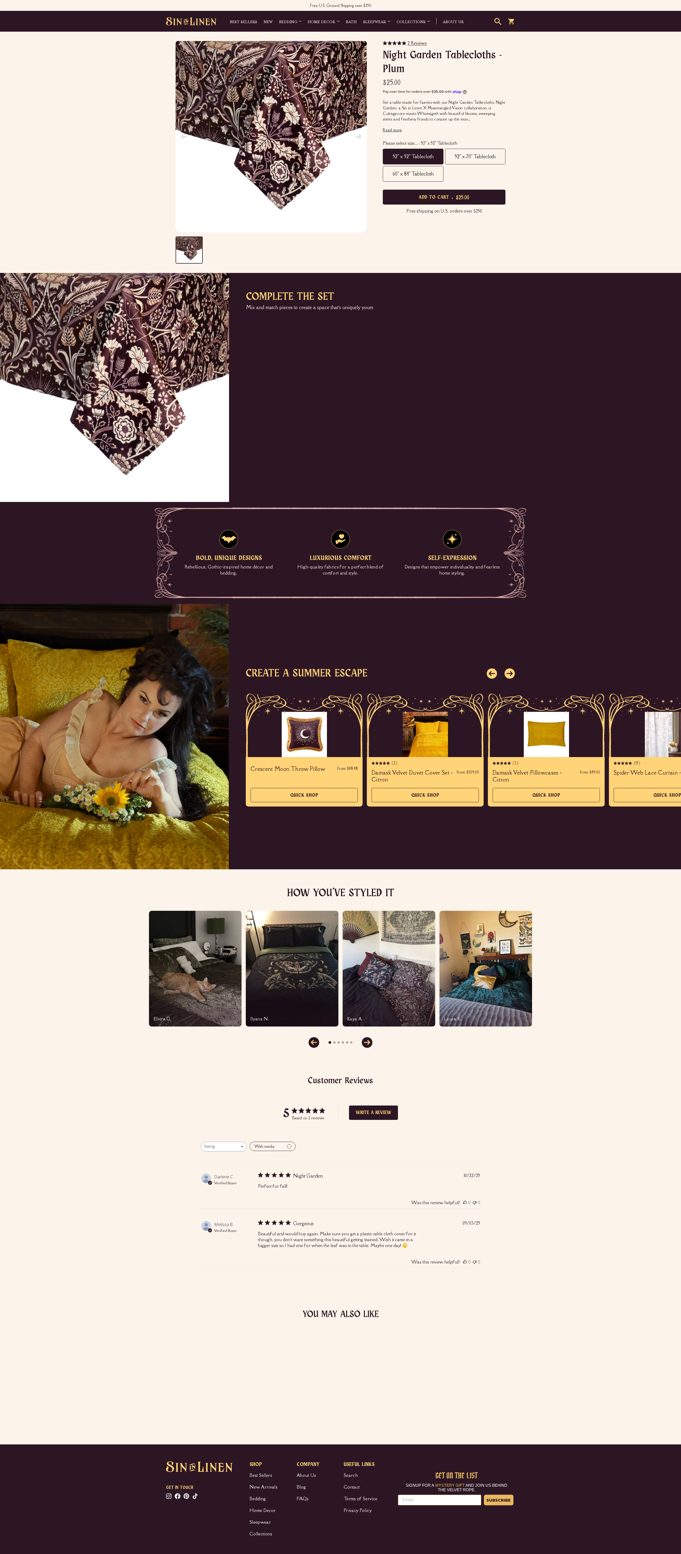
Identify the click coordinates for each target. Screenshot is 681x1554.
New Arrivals (263, 1487)
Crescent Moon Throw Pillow (288, 769)
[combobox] (224, 1147)
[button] (492, 673)
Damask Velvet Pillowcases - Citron (527, 776)
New (268, 21)
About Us (306, 1475)
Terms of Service (360, 1499)
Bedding (288, 21)
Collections (411, 21)
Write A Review (373, 1112)
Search (351, 1475)
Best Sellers (243, 21)
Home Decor (321, 21)
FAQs (303, 1499)
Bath (351, 21)
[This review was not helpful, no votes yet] (474, 1203)
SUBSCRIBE (499, 1500)
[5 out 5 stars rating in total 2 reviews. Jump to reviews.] (174, 1398)
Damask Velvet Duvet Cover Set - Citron (412, 776)
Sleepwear (374, 21)
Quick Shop (304, 797)
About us (453, 21)
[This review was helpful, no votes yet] (465, 1203)
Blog (301, 1487)
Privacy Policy (358, 1510)
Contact (352, 1487)
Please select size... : (420, 143)
